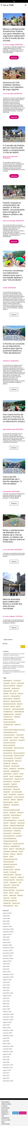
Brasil (12, 706)
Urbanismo (15, 885)
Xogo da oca (16, 903)
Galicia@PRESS (15, 771)
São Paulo (13, 872)
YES (16, 905)
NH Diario (13, 812)
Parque (5, 825)
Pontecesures (7, 833)
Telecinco (13, 877)
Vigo (17, 892)
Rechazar (23, 1113)
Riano (21, 851)
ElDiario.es (18, 760)
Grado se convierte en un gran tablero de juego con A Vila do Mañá (14, 662)
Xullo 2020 (6, 1025)
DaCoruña (21, 740)
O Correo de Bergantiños (10, 820)
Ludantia (6, 799)
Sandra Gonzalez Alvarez (10, 859)
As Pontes (13, 693)
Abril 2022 (6, 990)
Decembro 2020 (8, 1014)
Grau (11, 776)
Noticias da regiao (16, 815)
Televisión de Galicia (9, 880)
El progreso (6, 763)
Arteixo (15, 691)
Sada (11, 856)
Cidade (17, 716)
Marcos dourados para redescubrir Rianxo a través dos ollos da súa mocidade (12, 604)
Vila (5, 895)
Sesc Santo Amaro (8, 869)
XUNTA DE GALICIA (8, 905)
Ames (13, 683)
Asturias (20, 693)
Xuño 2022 (6, 985)
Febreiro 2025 (7, 945)
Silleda (17, 869)
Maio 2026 (6, 921)
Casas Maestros (7, 716)
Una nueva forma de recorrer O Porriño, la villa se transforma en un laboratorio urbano (14, 418)
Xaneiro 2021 (7, 1012)
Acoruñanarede (7, 680)
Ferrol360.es (12, 768)
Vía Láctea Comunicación (10, 900)
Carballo (18, 714)
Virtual (13, 898)
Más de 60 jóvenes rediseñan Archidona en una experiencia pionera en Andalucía (14, 672)
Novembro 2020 (8, 1017)
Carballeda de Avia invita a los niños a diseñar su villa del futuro (13, 654)
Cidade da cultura (8, 719)
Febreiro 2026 (7, 926)
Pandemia (20, 823)
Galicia (6, 771)
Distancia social (19, 755)
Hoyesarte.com (19, 779)
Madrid (13, 799)
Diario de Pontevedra (18, 753)
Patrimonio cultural (18, 828)
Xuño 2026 (6, 918)
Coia (5, 727)
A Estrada (6, 683)
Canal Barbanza (8, 711)
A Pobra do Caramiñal (9, 685)
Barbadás (17, 698)
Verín (5, 892)
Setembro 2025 (8, 932)
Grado (5, 776)
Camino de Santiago (18, 709)
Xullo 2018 (6, 1057)
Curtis (5, 740)
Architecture (16, 688)
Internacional (7, 789)
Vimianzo (6, 898)
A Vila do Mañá (15, 696)
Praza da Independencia (9, 838)
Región (11, 848)
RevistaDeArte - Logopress (10, 851)
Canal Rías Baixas (19, 711)
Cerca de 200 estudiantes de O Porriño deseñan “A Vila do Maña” (12, 480)
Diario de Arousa (19, 748)
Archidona (6, 688)
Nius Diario (20, 812)
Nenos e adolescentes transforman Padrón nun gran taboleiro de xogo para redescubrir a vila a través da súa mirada (14, 35)
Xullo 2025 (6, 937)
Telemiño (21, 877)
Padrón (5, 823)
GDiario (15, 773)
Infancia (16, 781)
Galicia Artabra (7, 773)
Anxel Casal (20, 683)
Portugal (19, 836)
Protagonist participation (10, 841)
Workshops (7, 903)
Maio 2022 (6, 988)
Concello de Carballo (8, 735)
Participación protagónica (17, 825)
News (5, 812)
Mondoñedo (15, 804)
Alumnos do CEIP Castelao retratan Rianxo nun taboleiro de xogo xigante (13, 86)
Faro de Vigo (15, 766)
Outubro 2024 (7, 950)
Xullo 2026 (6, 916)
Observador (15, 817)
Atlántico (6, 696)
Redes (5, 848)
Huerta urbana (7, 781)
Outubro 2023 (7, 956)
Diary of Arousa (8, 755)
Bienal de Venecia (16, 701)
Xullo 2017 (6, 1073)
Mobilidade (6, 804)
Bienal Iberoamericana (9, 704)
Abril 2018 (6, 1062)
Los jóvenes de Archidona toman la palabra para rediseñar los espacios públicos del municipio (13, 667)
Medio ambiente (8, 802)
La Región (6, 792)
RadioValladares (15, 846)
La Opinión (16, 789)
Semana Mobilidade (8, 867)
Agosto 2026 (7, 913)
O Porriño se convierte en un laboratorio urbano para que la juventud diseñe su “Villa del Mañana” (13, 348)
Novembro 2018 (8, 1046)
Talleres (18, 874)
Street (5, 872)
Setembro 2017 (8, 1067)
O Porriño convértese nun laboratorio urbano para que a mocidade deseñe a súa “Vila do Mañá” (13, 275)
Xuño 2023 (6, 964)
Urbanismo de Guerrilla (10, 887)
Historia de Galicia (8, 779)
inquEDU (14, 784)
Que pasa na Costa (18, 843)
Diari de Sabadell (7, 748)
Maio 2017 (6, 1078)
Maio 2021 (6, 1004)
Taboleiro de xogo (8, 874)
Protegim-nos (7, 843)
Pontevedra (16, 833)
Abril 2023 (6, 969)
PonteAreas (17, 830)
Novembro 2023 (8, 953)
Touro (5, 882)
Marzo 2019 (6, 1044)
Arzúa (5, 693)
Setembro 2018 (8, 1051)
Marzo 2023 (7, 972)
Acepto (15, 1113)
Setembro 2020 (8, 1020)
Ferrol (5, 768)
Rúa (5, 856)
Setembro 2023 (8, 958)
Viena (11, 892)
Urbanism (6, 885)
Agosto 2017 (7, 1070)
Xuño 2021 (6, 1001)
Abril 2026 (6, 924)
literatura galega (8, 797)
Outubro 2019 (7, 1033)
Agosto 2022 (7, 980)
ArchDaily (19, 685)
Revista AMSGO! (20, 848)
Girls (21, 773)
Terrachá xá (19, 880)
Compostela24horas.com (10, 732)
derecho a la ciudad (9, 745)
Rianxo (6, 854)
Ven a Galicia (19, 890)
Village (20, 895)
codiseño (17, 724)
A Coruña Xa (17, 680)
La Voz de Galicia (17, 792)
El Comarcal (18, 758)
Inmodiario (6, 784)
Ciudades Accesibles (9, 722)
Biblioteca (6, 701)
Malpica (20, 799)
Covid (16, 737)
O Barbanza (6, 817)
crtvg (22, 737)
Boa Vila (6, 706)
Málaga (6, 807)
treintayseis (13, 882)
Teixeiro (6, 877)
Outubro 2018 (7, 1049)
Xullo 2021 (6, 998)
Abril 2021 (6, 1006)
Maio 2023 (6, 966)
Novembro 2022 (8, 977)
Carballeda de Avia (8, 714)
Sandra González (8, 861)
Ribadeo (12, 854)
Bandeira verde (7, 698)
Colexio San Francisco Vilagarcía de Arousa (14, 729)
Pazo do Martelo (7, 830)
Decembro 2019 (8, 1030)
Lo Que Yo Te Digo (19, 797)
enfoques (15, 763)
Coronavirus (7, 737)
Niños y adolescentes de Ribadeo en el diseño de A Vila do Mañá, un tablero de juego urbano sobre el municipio (14, 536)
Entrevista (6, 766)
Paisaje (13, 823)
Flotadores (21, 768)
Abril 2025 (6, 940)
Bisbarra (19, 704)
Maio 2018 (6, 1059)
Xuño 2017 (6, 1075)
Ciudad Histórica (8, 724)
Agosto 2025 (7, 934)
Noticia (14, 58)
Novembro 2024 (8, 948)
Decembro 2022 (8, 974)
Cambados (6, 709)
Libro (5, 794)
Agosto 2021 (7, 996)
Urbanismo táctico (8, 890)
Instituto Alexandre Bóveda (10, 786)
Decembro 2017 (8, 1065)
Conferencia (20, 735)
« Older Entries (7, 640)
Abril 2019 (6, 1041)
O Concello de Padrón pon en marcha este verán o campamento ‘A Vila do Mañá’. (14, 149)
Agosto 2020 (7, 1022)
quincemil (6, 846)
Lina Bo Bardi (12, 794)
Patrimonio (7, 828)
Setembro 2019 (8, 1036)
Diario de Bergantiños (9, 750)
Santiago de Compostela (10, 864)
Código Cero (13, 740)
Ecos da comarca (8, 758)
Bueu (18, 706)
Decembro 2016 (8, 1081)
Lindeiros (20, 794)
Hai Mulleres (18, 776)
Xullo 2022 (6, 982)
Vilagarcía (12, 895)
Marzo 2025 (7, 942)
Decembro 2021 (8, 993)
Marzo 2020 (7, 1028)
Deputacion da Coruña (9, 742)
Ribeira (19, 854)
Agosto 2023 (7, 961)
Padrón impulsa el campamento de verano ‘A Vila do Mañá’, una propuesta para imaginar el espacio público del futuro (14, 210)
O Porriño (21, 820)
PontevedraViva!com (9, 836)
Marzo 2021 (6, 1009)
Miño (16, 802)
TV (19, 882)
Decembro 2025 (8, 929)
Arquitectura (7, 691)
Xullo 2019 (6, 1038)
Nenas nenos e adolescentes (11, 810)
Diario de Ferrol (7, 753)
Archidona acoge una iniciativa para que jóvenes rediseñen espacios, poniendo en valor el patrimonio (13, 658)
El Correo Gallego (8, 760)
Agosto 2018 (7, 1054)
